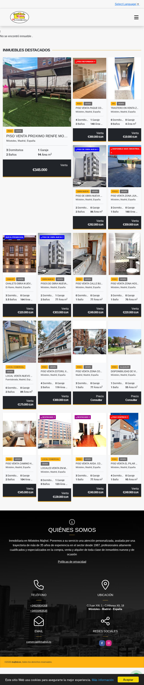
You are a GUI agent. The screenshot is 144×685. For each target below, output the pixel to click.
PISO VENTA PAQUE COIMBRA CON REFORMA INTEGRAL (89, 108)
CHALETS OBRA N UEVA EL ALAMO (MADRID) (19, 283)
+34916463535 (38, 610)
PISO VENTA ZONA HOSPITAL (125, 283)
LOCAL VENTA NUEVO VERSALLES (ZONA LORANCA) (19, 375)
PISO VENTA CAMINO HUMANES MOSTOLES (19, 463)
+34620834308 (38, 605)
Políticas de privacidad (72, 561)
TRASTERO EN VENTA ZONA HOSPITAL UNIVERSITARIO (125, 108)
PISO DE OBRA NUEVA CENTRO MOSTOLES (89, 195)
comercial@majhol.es (38, 641)
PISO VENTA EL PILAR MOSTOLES (125, 463)
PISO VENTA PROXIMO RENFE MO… (37, 136)
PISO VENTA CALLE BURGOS (89, 283)
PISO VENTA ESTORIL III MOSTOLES (54, 371)
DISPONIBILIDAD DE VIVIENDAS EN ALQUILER (125, 371)
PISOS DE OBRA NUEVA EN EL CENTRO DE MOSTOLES (54, 283)
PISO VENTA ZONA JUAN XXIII (125, 195)
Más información (103, 679)
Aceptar (128, 679)
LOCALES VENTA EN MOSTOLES (54, 468)
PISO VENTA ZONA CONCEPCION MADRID (89, 371)
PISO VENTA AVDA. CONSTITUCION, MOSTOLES (89, 463)
